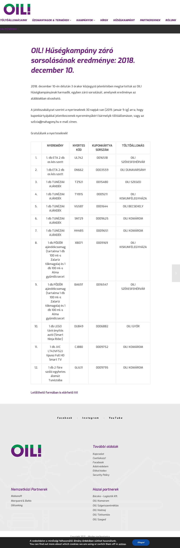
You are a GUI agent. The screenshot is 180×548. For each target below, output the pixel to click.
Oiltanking (16, 505)
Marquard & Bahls (21, 501)
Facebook (64, 417)
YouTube (116, 417)
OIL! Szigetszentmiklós (105, 505)
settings (122, 544)
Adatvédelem (100, 466)
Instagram (90, 417)
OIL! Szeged (99, 519)
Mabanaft (16, 496)
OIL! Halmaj (99, 510)
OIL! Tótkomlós (101, 514)
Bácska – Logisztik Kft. (105, 496)
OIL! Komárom (101, 501)
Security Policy (101, 475)
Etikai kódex (100, 470)
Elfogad (140, 542)
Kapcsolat (98, 454)
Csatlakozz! (99, 458)
